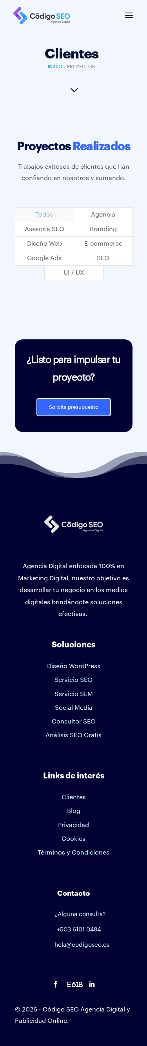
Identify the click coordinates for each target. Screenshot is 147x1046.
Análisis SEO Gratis (73, 735)
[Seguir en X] (73, 984)
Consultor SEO (74, 721)
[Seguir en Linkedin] (91, 984)
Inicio (55, 66)
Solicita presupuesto (73, 407)
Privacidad (73, 825)
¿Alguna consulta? (80, 914)
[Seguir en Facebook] (55, 984)
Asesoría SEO (44, 229)
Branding (103, 229)
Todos (44, 214)
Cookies (73, 839)
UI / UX (74, 273)
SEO (103, 258)
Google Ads (44, 258)
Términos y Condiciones (73, 852)
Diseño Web (44, 244)
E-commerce (103, 244)
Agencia (103, 214)
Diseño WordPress (73, 666)
